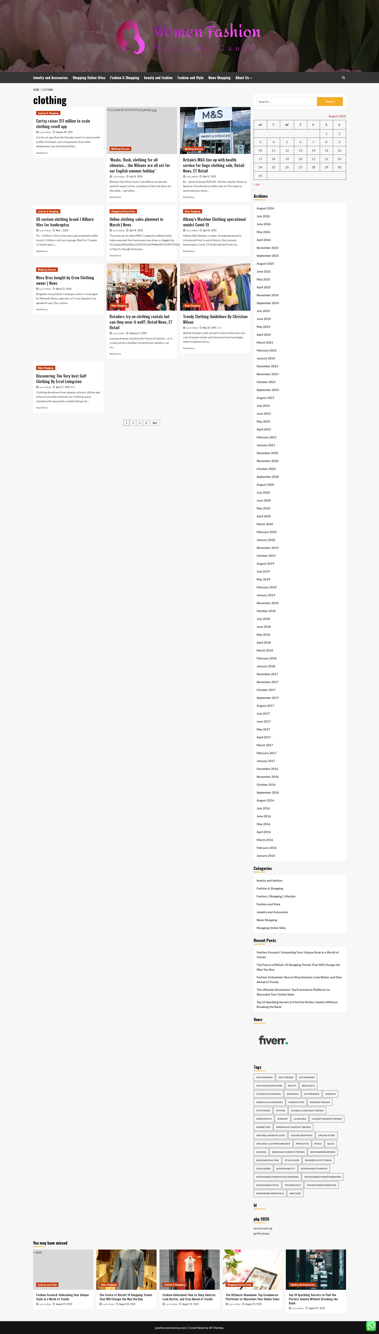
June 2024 (264, 319)
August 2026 (265, 208)
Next (155, 423)
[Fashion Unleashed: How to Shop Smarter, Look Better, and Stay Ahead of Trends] (189, 1270)
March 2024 (265, 342)
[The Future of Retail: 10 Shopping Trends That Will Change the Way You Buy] (126, 1270)
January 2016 (266, 855)
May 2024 (263, 326)
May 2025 (263, 279)
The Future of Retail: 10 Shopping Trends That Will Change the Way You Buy (298, 967)
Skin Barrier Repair (322, 1151)
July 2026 (263, 216)
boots (292, 1085)
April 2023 (264, 429)
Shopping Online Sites (89, 77)
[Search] (343, 77)
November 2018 (268, 603)
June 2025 (264, 271)
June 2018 (264, 626)
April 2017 (264, 737)
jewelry (282, 1118)
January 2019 (266, 595)
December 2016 (267, 769)
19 (287, 159)
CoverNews (196, 1327)
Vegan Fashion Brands (321, 1185)
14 (313, 150)
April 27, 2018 (62, 387)
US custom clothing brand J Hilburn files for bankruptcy (65, 222)
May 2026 (263, 232)
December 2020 (267, 453)
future (280, 1110)
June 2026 (264, 224)
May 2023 (263, 421)
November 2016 (268, 776)
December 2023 (267, 366)
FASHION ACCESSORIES (269, 1102)
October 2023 (266, 382)
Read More (42, 152)
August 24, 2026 (64, 1304)
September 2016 (268, 792)
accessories (307, 1077)
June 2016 (264, 816)
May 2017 (263, 729)
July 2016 (263, 808)
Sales (330, 1143)
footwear (263, 1110)
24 (260, 167)
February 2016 (267, 847)
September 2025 (268, 255)
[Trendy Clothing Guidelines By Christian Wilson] (215, 286)
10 (260, 150)
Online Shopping (301, 1135)
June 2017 (264, 721)
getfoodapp (261, 1233)
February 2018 (267, 658)
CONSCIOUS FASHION (268, 1093)
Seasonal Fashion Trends (288, 1151)
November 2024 (268, 295)
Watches (295, 1193)
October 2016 (266, 784)
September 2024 (268, 303)
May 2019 (263, 579)
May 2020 (263, 508)
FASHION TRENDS (320, 1102)
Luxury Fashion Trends (327, 1118)
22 (326, 159)
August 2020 (265, 484)
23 (339, 159)
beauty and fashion (158, 77)
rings (318, 1143)
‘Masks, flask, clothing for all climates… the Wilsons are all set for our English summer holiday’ (140, 165)
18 (273, 159)
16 (339, 150)
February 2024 (267, 350)
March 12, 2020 (63, 288)
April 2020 (264, 516)
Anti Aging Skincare (269, 1085)
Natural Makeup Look (270, 1135)
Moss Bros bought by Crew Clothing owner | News (65, 280)
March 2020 (265, 524)
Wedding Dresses (120, 148)
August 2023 (265, 397)
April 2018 (264, 642)
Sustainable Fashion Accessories (277, 1176)
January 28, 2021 (64, 132)
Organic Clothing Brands (273, 1143)
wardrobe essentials (270, 1193)
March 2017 (265, 745)
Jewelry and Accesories (50, 77)
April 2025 (264, 287)
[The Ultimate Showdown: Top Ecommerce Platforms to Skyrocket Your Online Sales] (253, 1270)
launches (300, 1118)
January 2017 (266, 761)
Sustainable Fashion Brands (322, 1176)
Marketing (263, 1127)
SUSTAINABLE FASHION (314, 1168)
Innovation (264, 1118)
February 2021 (267, 437)
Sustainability (285, 1168)
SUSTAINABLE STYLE (267, 1185)
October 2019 (266, 555)
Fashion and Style (190, 77)
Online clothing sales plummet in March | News (136, 222)
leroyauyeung (263, 1228)
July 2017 (263, 713)
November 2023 (268, 374)
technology (293, 1185)
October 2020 (266, 469)
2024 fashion (264, 1077)
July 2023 (263, 405)
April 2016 (264, 832)
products (302, 1143)
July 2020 (263, 492)
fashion (330, 1093)
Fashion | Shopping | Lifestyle (276, 896)
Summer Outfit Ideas (318, 1160)
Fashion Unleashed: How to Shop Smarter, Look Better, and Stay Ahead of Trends (299, 979)
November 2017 (268, 682)
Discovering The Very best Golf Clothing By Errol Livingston (61, 378)
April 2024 (264, 334)
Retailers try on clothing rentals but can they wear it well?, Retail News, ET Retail (141, 321)
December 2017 (267, 674)
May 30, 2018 (209, 327)
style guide (292, 1160)
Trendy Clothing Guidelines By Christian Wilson (215, 319)
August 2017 (265, 705)
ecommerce (311, 1093)
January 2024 (266, 358)
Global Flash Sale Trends (307, 1110)
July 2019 (263, 571)
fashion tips (296, 1102)
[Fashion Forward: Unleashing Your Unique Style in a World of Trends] (63, 1270)
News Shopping (219, 77)
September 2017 (268, 697)
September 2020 (268, 476)
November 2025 (268, 247)
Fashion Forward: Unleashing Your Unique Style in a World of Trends (298, 955)
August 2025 (265, 263)
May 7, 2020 (62, 230)
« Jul (257, 184)
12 (287, 150)
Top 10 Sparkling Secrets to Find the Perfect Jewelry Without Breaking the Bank (297, 1004)
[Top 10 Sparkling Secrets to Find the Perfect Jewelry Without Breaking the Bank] (316, 1270)
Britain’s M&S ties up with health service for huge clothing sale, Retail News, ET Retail (213, 165)
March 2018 (265, 650)
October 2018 (266, 611)
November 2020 (268, 461)
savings (261, 1151)
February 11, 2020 (138, 333)
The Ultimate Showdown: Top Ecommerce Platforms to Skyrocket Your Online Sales (293, 992)
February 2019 (267, 587)
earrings (292, 1093)
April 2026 (264, 240)
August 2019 (265, 563)
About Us (242, 77)
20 (300, 159)
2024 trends (285, 1077)
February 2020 (267, 532)
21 (313, 159)
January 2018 (266, 666)
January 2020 (266, 540)
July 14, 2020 (136, 176)
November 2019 (268, 547)
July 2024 (263, 311)
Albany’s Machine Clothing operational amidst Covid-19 (214, 222)
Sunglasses (263, 1168)
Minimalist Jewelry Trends (293, 1127)
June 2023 (264, 413)
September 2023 (268, 390)
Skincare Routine (267, 1160)
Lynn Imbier (45, 132)
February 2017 (267, 753)
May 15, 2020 (209, 176)
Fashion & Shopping (124, 77)
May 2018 (263, 634)
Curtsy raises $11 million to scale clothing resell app (63, 123)
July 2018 (263, 619)
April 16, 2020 (136, 230)
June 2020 (264, 500)
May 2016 (263, 824)
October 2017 (266, 690)
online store (326, 1135)
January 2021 (266, 445)
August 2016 (265, 800)
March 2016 (265, 840)
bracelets (308, 1085)
